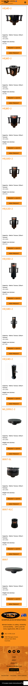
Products (14, 663)
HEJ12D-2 (7, 208)
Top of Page (13, 675)
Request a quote (14, 48)
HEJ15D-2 (7, 258)
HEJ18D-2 (7, 309)
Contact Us (14, 670)
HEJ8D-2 (6, 108)
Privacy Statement (22, 675)
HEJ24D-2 (7, 359)
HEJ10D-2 (7, 158)
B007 (5, 559)
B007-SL (6, 459)
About (14, 660)
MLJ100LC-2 (8, 409)
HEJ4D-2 (6, 8)
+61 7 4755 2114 (10, 633)
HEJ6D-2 (6, 58)
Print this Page (4, 675)
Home (14, 657)
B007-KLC (7, 509)
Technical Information (14, 666)
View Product (14, 53)
